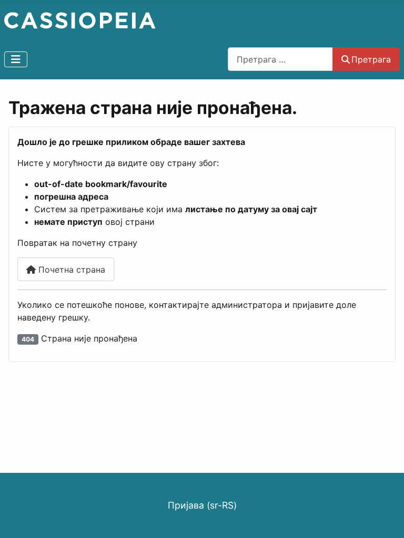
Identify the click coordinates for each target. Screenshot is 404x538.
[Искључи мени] (15, 59)
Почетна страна (70, 269)
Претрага (371, 59)
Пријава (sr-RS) (202, 505)
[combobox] (280, 59)
